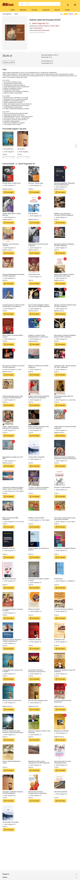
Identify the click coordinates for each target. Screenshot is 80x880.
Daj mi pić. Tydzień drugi (35, 183)
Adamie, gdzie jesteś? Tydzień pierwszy (11, 214)
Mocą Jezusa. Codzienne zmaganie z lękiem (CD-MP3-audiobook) (65, 336)
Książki (13, 10)
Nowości (57, 10)
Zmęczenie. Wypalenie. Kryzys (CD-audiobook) (64, 670)
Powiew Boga (58, 578)
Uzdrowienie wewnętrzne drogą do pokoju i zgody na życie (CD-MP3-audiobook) (12, 488)
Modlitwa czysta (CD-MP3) (36, 518)
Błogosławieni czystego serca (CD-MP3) (12, 457)
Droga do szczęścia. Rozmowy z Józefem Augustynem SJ (12, 640)
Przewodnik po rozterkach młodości (65, 548)
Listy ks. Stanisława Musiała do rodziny (11, 762)
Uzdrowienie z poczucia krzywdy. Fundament (38, 244)
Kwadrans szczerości (8, 548)
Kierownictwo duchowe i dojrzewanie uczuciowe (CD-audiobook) (37, 670)
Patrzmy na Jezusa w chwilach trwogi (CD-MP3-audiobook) (65, 305)
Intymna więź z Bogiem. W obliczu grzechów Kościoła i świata (64, 275)
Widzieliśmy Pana (59, 639)
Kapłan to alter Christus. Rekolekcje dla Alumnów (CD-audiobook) (38, 396)
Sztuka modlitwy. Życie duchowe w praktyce (38, 549)
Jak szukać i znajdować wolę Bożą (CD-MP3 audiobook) (22, 149)
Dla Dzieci (34, 10)
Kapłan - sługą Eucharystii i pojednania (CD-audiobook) (10, 427)
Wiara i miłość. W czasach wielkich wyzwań (12, 336)
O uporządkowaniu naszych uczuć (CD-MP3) (8, 149)
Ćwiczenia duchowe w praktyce (63, 609)
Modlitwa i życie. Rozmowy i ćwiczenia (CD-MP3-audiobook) (63, 214)
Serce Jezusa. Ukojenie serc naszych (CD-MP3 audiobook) (13, 366)
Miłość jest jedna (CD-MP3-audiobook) (10, 518)
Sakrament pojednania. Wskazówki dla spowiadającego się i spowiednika (64, 183)
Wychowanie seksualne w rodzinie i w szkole (38, 579)
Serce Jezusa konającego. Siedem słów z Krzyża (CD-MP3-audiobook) (39, 305)
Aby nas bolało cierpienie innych (38, 700)
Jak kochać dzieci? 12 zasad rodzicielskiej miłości (62, 762)
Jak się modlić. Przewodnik (36, 457)
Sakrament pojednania (60, 791)
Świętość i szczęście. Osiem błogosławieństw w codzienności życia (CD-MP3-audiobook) (38, 336)
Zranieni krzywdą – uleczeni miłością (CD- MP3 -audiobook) (65, 366)
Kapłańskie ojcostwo (34, 639)
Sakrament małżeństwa (9, 578)
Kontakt (67, 10)
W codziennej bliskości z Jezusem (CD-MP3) (12, 609)
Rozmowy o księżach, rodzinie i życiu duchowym (39, 731)
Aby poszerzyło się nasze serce (11, 700)
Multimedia (23, 10)
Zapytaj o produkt (8, 62)
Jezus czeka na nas (34, 274)
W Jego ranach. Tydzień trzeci (11, 183)
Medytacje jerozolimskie (61, 731)
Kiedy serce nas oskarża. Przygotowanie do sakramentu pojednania (37, 792)
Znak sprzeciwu (33, 213)
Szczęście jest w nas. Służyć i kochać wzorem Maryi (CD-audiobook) (13, 305)
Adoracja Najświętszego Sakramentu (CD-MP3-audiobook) (13, 275)
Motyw (71, 14)
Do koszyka (9, 192)
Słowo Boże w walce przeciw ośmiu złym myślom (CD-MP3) (64, 518)
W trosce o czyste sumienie (62, 487)
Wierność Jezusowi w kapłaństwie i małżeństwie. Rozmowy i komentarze (65, 457)
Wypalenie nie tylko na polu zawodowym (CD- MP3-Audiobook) (39, 762)
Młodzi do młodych (34, 609)
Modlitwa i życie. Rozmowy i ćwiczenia (10, 244)
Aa (61, 14)
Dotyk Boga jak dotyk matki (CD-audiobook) (63, 396)
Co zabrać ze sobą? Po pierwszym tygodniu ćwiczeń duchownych (38, 488)
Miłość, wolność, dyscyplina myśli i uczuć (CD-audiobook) (38, 427)
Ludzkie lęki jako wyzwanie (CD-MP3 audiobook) (65, 427)
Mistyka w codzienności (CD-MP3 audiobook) (38, 366)
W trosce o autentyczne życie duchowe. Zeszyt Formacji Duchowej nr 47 (13, 731)
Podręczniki (46, 10)
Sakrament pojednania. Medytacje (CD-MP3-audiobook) (64, 244)
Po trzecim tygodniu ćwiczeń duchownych (62, 701)
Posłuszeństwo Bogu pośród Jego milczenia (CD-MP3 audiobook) (12, 396)
